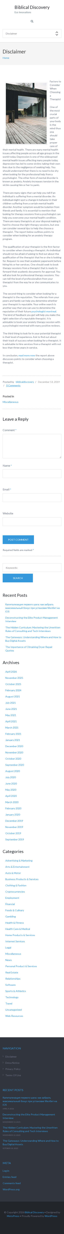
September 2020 (14, 764)
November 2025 (14, 677)
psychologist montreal (43, 311)
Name (6, 465)
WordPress (51, 1215)
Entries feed (9, 1176)
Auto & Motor (13, 872)
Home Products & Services (20, 935)
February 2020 (13, 808)
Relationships (12, 978)
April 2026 (11, 671)
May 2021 (10, 715)
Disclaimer (11, 1056)
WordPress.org (11, 1189)
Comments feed (12, 1183)
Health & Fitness (14, 922)
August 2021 (12, 696)
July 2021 (10, 702)
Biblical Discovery (34, 1212)
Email (6, 489)
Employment (12, 897)
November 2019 (14, 826)
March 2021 (11, 727)
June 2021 (11, 708)
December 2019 (14, 820)
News (8, 959)
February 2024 (13, 690)
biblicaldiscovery (25, 381)
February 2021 (13, 733)
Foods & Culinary (14, 910)
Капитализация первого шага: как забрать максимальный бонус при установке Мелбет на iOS (32, 608)
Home (6, 57)
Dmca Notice (12, 1062)
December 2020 (14, 746)
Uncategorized (13, 1009)
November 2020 (14, 752)
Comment (9, 430)
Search (18, 578)
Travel (8, 1003)
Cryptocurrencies (15, 891)
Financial (10, 904)
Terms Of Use (13, 1075)
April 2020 (11, 795)
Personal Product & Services (21, 966)
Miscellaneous (10, 401)
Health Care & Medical (17, 928)
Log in (6, 1170)
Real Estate (11, 972)
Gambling (10, 916)
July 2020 (10, 777)
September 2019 (14, 839)
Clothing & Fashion (15, 885)
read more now (26, 355)
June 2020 (11, 783)
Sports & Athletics (15, 991)
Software (10, 984)
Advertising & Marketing (19, 860)
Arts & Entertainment (17, 866)
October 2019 (13, 833)
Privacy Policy (12, 1068)
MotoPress (13, 1215)
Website (8, 513)
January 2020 (12, 814)
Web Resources (14, 1015)
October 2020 (13, 758)
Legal (8, 947)
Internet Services (15, 941)
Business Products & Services (22, 879)
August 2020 (12, 771)
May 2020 (10, 789)
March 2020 (11, 802)
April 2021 (11, 721)
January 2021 (12, 739)
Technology (11, 997)
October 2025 (13, 684)
